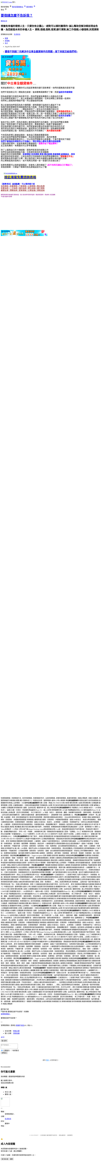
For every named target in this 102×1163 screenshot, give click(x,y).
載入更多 (4, 1040)
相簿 (6, 38)
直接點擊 (16, 184)
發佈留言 (4, 1053)
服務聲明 (70, 1135)
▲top (2, 1037)
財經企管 (16, 1031)
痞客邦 (18, 1025)
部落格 (7, 41)
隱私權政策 (62, 1135)
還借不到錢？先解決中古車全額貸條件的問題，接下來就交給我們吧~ (41, 51)
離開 (11, 1159)
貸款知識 (16, 1033)
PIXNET (36, 1135)
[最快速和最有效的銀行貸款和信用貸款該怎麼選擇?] (16, 79)
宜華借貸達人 (5, 1014)
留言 (22, 1025)
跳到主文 (4, 21)
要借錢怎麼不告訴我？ (17, 15)
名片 (6, 43)
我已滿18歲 (5, 1159)
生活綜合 (17, 34)
